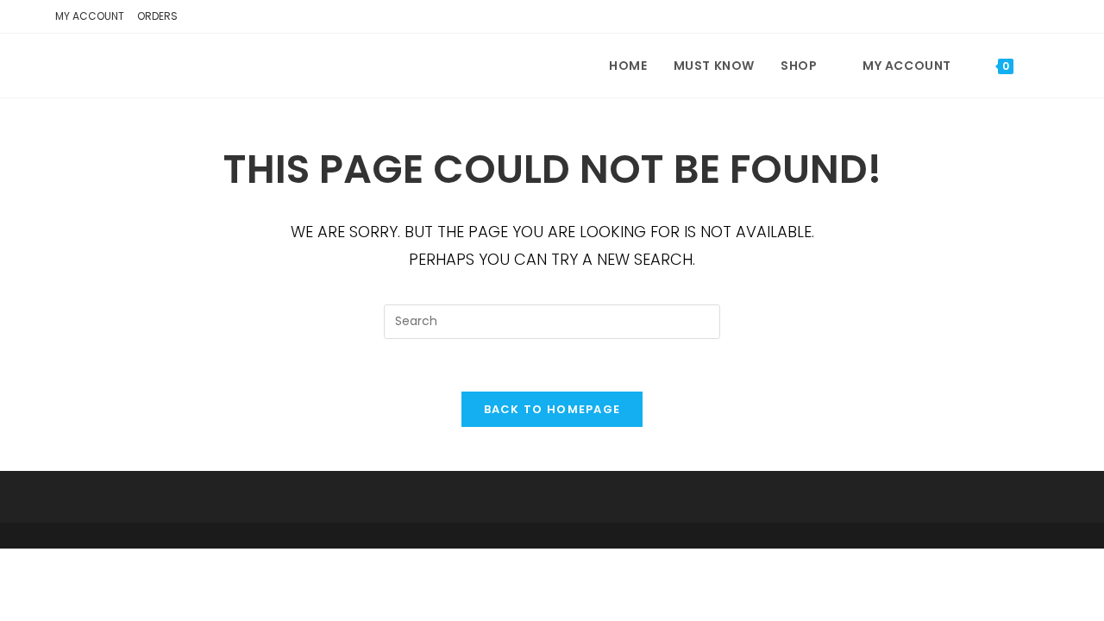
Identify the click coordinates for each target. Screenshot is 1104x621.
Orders (157, 16)
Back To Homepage (552, 409)
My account (89, 16)
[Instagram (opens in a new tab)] (1037, 19)
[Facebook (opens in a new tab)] (1012, 19)
